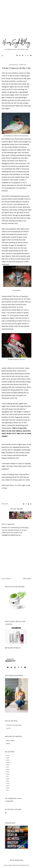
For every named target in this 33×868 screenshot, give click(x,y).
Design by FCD (24, 865)
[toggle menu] (2, 55)
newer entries (6, 578)
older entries (27, 578)
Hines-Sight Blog (14, 865)
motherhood (13, 64)
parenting (22, 64)
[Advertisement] (16, 21)
